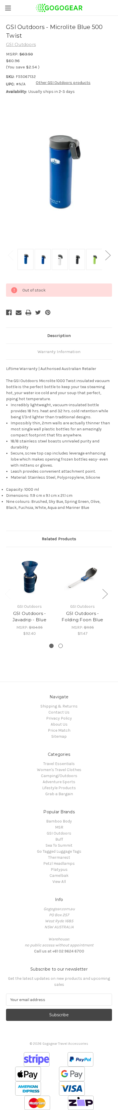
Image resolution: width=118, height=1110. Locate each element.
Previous (10, 255)
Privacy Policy (59, 718)
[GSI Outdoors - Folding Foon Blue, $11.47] (82, 576)
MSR (59, 827)
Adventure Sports (59, 781)
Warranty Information (59, 351)
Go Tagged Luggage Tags (59, 851)
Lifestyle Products (59, 787)
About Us (59, 724)
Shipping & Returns (59, 706)
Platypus (59, 869)
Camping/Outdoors (59, 775)
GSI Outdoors (59, 833)
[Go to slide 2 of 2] (60, 646)
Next (107, 255)
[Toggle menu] (8, 8)
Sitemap (59, 736)
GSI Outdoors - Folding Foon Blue (82, 617)
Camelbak (59, 875)
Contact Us (59, 712)
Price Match (59, 730)
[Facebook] (9, 312)
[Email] (18, 312)
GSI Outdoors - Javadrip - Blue (29, 617)
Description (59, 335)
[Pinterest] (48, 312)
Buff (59, 839)
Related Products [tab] (59, 538)
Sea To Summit (59, 845)
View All (59, 881)
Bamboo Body (59, 821)
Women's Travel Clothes (59, 769)
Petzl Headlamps (59, 863)
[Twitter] (38, 312)
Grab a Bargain (59, 793)
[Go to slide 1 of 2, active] (51, 646)
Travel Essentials (59, 763)
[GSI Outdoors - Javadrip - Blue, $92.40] (29, 576)
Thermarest (59, 857)
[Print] (28, 312)
